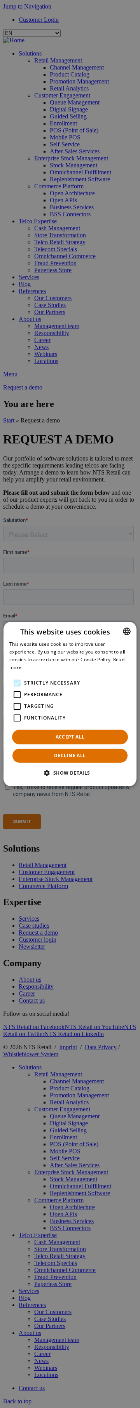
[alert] (70, 704)
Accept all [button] (70, 737)
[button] (70, 773)
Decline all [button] (70, 755)
